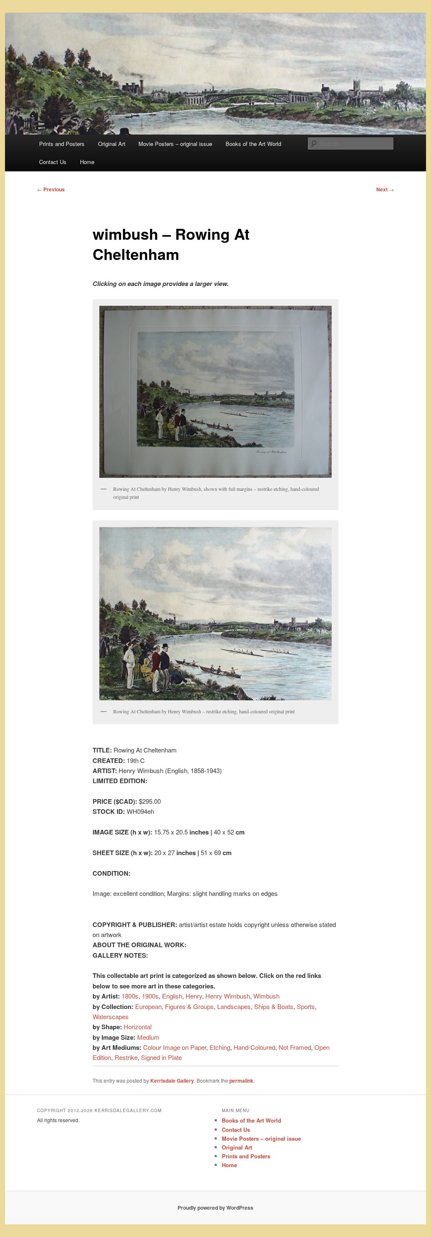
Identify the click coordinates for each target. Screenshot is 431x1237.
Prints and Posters (62, 144)
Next (385, 189)
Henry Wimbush (227, 995)
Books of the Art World (253, 144)
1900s (150, 995)
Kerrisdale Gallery (172, 1080)
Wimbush (266, 995)
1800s (130, 995)
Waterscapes (111, 1016)
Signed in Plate (161, 1057)
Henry (194, 995)
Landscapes (234, 1006)
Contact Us (53, 162)
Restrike (126, 1057)
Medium (148, 1037)
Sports (306, 1006)
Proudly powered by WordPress (215, 1207)
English (172, 995)
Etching (220, 1047)
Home (87, 162)
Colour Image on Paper (174, 1047)
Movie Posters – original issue (175, 144)
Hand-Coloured (254, 1047)
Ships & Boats (273, 1006)
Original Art (111, 144)
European (148, 1006)
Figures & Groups (189, 1006)
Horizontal (138, 1026)
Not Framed (295, 1047)
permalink (241, 1080)
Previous (51, 189)
